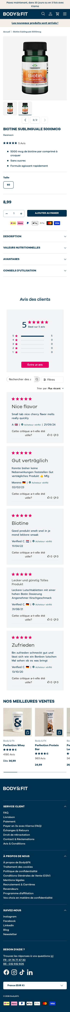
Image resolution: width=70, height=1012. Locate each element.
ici (52, 956)
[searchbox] (20, 379)
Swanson (8, 135)
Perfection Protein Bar (47, 747)
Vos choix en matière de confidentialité (27, 898)
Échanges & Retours (16, 830)
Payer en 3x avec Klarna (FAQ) (22, 826)
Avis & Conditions (14, 843)
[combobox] (50, 388)
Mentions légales (13, 880)
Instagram (9, 916)
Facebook (9, 921)
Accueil (6, 32)
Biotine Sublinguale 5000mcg (27, 32)
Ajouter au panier (47, 213)
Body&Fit (14, 996)
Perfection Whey (14, 745)
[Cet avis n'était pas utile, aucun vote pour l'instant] (55, 435)
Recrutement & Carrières (19, 884)
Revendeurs (10, 889)
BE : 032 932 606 (13, 964)
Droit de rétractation (16, 835)
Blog (6, 930)
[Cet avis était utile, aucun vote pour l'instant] (48, 435)
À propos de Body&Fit (17, 862)
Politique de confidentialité (20, 871)
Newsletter (10, 934)
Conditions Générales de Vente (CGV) (26, 876)
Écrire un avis (35, 364)
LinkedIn (8, 925)
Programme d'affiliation (18, 893)
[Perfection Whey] (17, 722)
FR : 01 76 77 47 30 (14, 960)
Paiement (9, 821)
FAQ (5, 813)
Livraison (9, 817)
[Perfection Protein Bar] (49, 722)
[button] (57, 14)
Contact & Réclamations (18, 839)
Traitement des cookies (18, 867)
